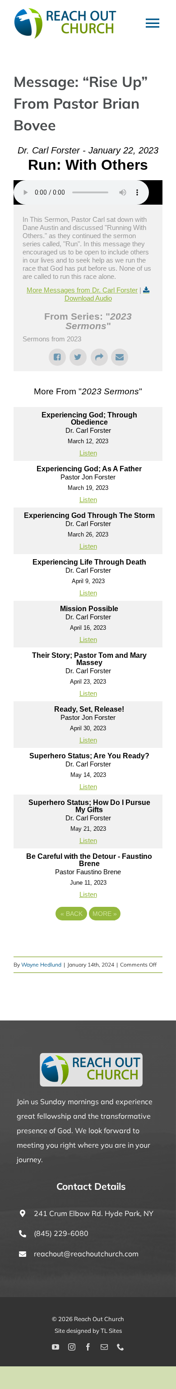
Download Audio (88, 298)
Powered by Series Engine (88, 938)
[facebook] (88, 1347)
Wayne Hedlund (41, 964)
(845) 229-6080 (61, 1233)
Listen (88, 453)
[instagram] (71, 1347)
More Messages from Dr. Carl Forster (82, 290)
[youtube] (55, 1347)
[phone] (120, 1347)
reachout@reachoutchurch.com (86, 1253)
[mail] (104, 1347)
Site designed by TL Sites (88, 1330)
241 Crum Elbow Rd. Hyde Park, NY (93, 1213)
